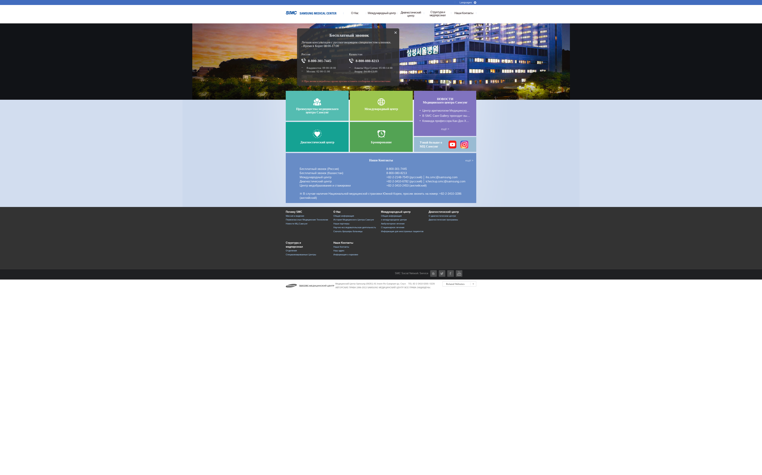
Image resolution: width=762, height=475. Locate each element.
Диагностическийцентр (411, 14)
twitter (442, 273)
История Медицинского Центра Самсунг (353, 219)
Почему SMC (294, 211)
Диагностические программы (443, 219)
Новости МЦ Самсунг (297, 223)
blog (433, 273)
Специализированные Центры (301, 254)
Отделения (291, 250)
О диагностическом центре (442, 216)
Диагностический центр (444, 211)
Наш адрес (338, 250)
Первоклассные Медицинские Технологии (307, 219)
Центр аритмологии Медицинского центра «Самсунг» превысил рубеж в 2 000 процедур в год (446, 110)
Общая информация (343, 216)
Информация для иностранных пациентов (402, 231)
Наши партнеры (341, 223)
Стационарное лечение (392, 227)
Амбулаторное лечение (393, 223)
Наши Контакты (463, 13)
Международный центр (382, 13)
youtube (459, 273)
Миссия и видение (295, 216)
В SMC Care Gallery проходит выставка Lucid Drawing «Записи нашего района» (446, 115)
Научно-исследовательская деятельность (354, 227)
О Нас (355, 13)
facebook (450, 273)
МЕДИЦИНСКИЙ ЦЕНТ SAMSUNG (312, 12)
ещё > (445, 129)
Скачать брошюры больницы (348, 231)
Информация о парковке (345, 254)
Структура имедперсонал (438, 14)
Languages (466, 2)
